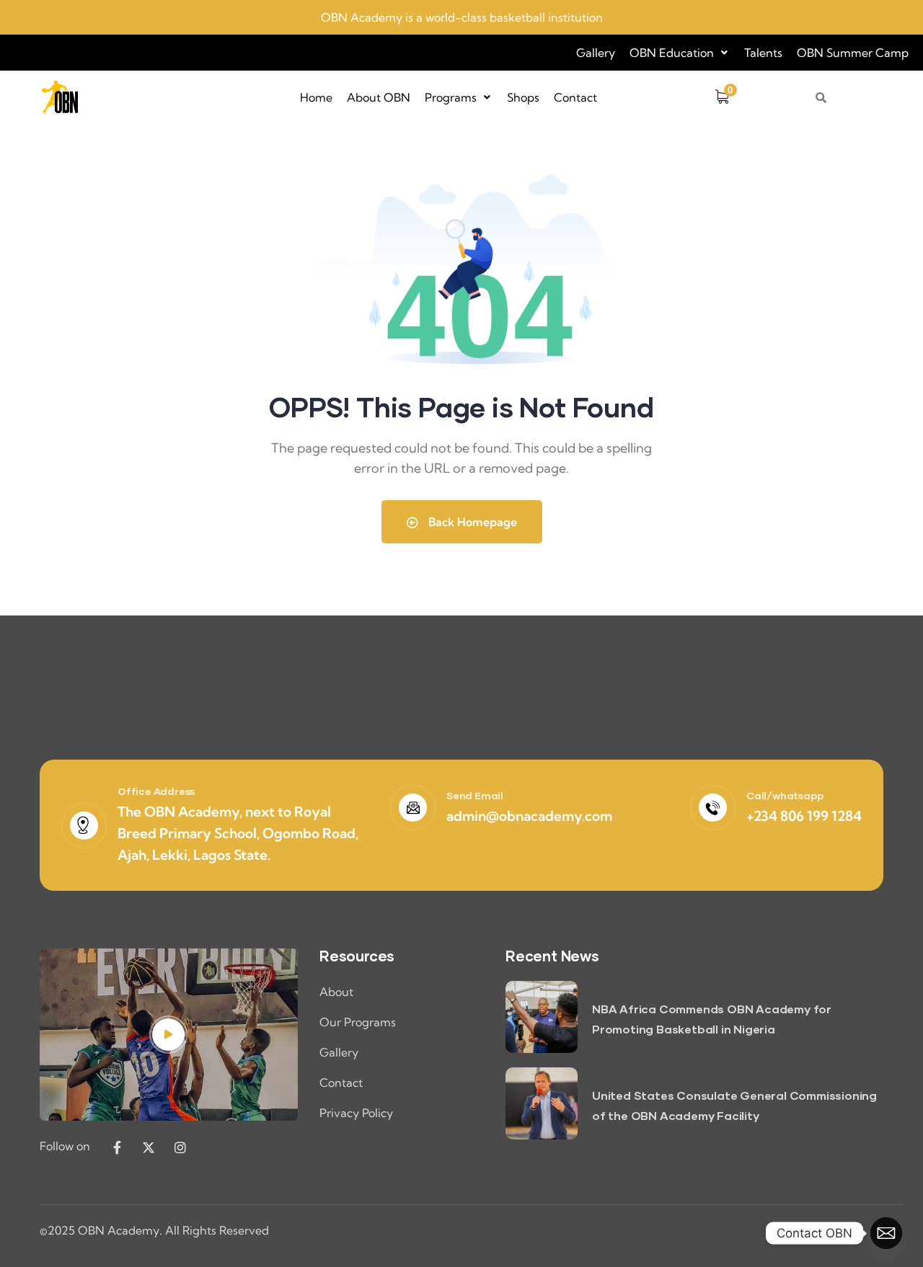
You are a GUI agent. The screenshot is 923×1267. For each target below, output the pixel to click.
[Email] (886, 1233)
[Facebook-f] (117, 1147)
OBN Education (672, 52)
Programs (451, 97)
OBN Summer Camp (853, 52)
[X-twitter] (148, 1147)
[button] (679, 52)
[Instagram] (180, 1147)
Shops (523, 97)
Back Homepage (471, 522)
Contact (575, 97)
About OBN (378, 97)
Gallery (595, 52)
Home (316, 97)
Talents (763, 52)
